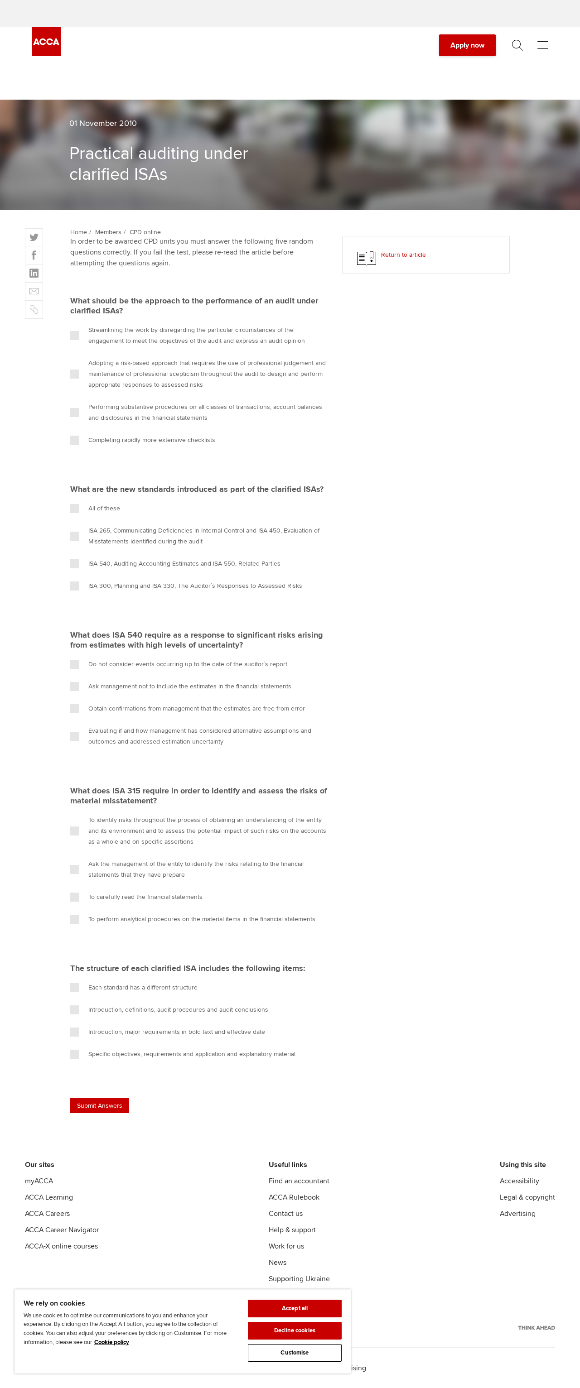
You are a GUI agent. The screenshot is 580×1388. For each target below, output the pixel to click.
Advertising (518, 1213)
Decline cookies (294, 1330)
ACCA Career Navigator (62, 1229)
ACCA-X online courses (61, 1246)
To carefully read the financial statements (145, 897)
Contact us (286, 1213)
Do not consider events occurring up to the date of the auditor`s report (187, 664)
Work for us (286, 1246)
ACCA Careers (47, 1213)
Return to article (403, 255)
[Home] (46, 53)
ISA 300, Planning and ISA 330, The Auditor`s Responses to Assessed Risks (195, 586)
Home (78, 232)
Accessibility (519, 1181)
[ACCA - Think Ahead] (536, 1327)
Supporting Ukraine (299, 1278)
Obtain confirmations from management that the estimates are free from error (196, 708)
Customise (294, 1352)
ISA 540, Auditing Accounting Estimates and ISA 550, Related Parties (184, 563)
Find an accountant (299, 1181)
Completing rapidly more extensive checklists (151, 440)
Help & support (292, 1229)
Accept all (295, 1308)
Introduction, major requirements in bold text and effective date (176, 1032)
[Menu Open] (543, 45)
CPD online (145, 232)
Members (108, 232)
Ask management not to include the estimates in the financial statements (189, 686)
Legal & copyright (527, 1197)
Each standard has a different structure (143, 987)
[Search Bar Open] (517, 45)
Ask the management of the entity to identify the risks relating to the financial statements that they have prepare (196, 869)
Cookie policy (111, 1342)
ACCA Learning (49, 1197)
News (277, 1262)
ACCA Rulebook (294, 1197)
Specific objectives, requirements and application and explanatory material (191, 1054)
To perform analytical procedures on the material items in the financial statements (201, 919)
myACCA (39, 1181)
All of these (104, 508)
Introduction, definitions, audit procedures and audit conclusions (178, 1009)
